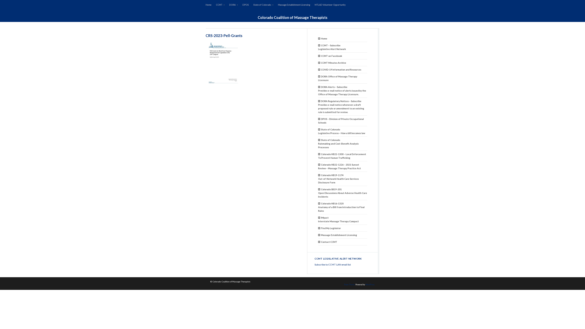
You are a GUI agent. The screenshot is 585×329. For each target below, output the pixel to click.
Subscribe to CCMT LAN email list (333, 264)
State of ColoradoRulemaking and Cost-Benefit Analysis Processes (338, 144)
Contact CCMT (329, 242)
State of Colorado (262, 5)
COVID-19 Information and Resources (341, 69)
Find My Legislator (331, 228)
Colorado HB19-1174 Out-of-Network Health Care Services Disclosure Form (338, 179)
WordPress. (370, 284)
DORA (232, 5)
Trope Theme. (349, 284)
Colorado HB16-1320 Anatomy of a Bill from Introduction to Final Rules (341, 207)
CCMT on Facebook (331, 56)
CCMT (219, 5)
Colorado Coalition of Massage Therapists (292, 17)
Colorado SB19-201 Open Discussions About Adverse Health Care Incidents (342, 193)
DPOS (246, 5)
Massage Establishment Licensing (294, 5)
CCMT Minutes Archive (333, 62)
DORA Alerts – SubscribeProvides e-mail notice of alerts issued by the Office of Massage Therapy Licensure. (342, 91)
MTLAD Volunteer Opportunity (330, 5)
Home (208, 5)
